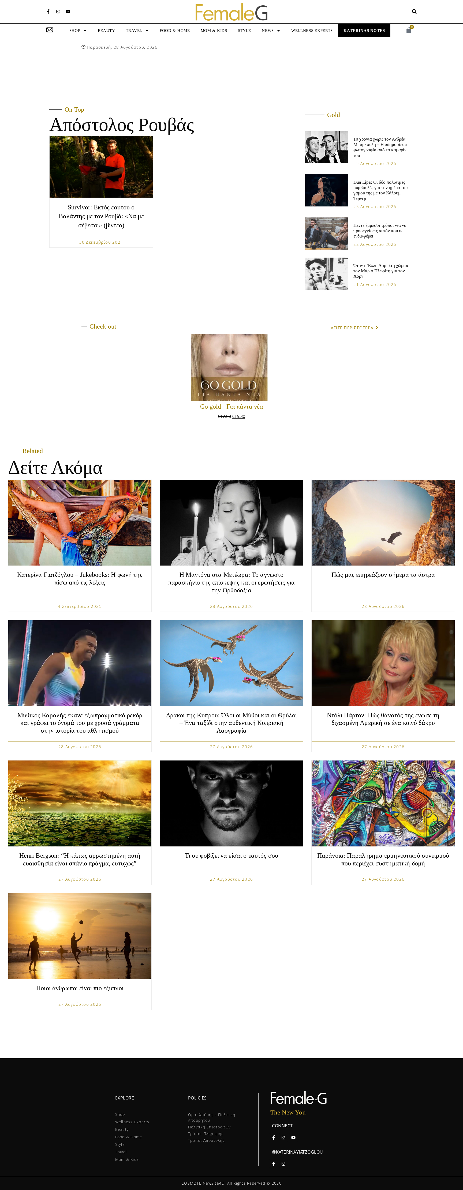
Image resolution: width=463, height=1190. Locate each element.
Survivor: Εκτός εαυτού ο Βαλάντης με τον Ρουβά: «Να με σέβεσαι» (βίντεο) (101, 216)
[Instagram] (58, 11)
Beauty (106, 30)
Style (244, 30)
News (268, 30)
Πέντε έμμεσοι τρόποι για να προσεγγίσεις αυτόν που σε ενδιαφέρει (379, 231)
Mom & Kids (214, 30)
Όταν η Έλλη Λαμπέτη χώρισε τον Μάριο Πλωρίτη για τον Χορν (381, 271)
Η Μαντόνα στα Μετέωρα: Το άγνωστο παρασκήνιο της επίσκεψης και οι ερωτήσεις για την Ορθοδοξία (231, 582)
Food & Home (175, 30)
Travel (134, 30)
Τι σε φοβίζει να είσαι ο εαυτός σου (231, 855)
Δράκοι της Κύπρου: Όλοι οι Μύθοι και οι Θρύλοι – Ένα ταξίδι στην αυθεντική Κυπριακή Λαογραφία (231, 723)
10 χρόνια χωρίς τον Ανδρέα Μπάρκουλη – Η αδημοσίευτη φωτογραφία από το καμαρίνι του (381, 147)
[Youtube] (68, 11)
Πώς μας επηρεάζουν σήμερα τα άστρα (383, 574)
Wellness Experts (312, 30)
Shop (74, 30)
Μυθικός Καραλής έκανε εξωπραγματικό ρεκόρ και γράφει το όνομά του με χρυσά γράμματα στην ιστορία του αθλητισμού (79, 723)
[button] (414, 11)
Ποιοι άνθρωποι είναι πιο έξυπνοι (80, 988)
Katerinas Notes (364, 30)
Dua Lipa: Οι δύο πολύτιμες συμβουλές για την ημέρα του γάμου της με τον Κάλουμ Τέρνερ (380, 190)
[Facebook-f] (48, 11)
